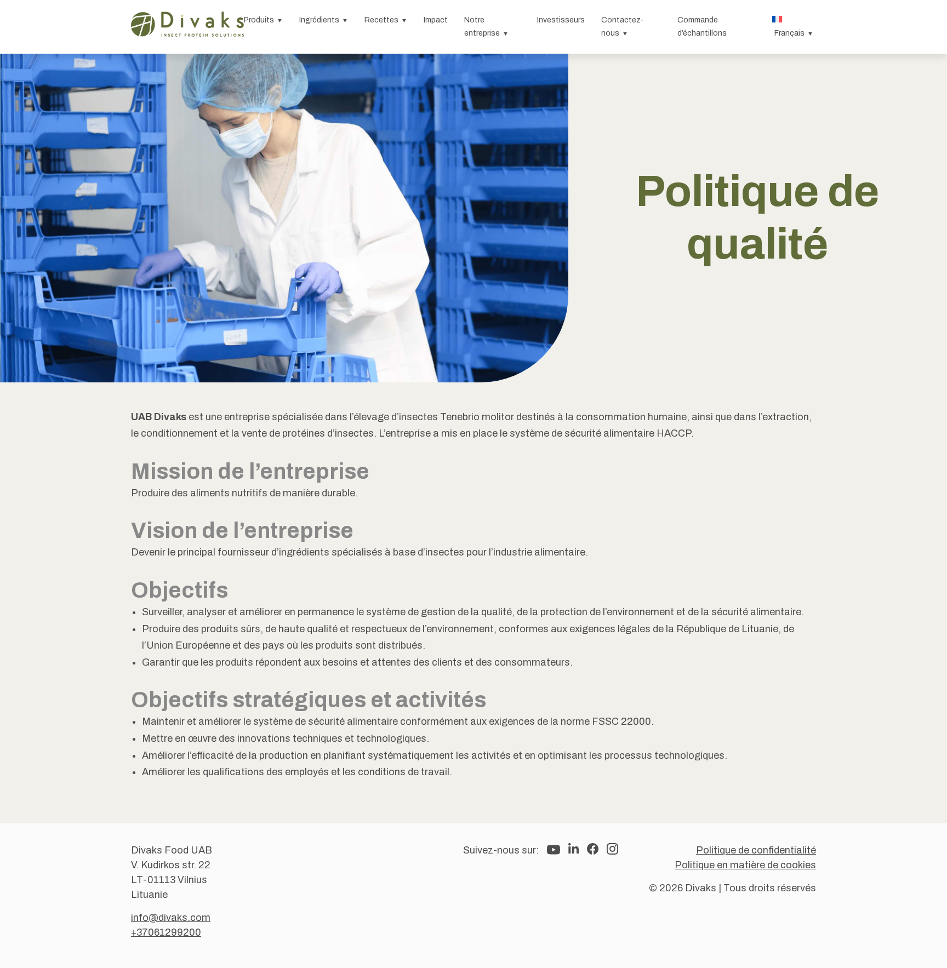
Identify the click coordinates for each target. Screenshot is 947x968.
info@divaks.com (170, 917)
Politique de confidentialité (756, 850)
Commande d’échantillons (702, 26)
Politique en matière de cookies (745, 865)
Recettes (381, 20)
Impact (436, 20)
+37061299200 (166, 932)
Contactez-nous (622, 26)
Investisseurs (561, 20)
